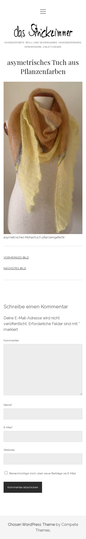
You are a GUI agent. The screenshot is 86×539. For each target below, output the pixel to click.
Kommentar (11, 340)
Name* (8, 405)
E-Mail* (8, 427)
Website (9, 450)
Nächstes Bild (15, 268)
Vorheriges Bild (16, 257)
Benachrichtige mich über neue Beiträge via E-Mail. (42, 473)
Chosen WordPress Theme (31, 524)
